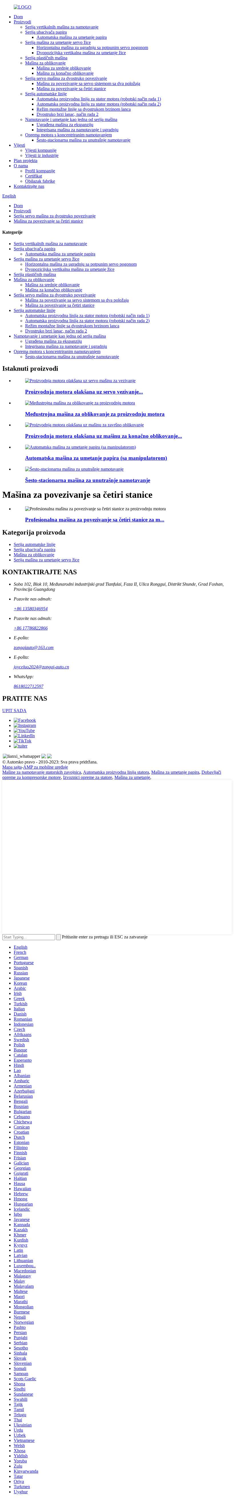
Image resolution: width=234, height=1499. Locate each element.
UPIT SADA (14, 710)
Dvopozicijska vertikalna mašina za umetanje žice (81, 52)
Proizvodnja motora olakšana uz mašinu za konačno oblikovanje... (103, 436)
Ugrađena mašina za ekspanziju (65, 124)
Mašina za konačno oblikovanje (65, 73)
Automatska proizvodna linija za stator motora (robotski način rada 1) (99, 98)
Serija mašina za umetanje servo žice (58, 42)
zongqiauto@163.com (34, 647)
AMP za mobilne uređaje (45, 767)
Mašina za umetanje (132, 777)
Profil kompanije (40, 170)
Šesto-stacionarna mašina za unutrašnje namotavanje (83, 140)
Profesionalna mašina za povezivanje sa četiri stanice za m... (94, 520)
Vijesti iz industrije (41, 155)
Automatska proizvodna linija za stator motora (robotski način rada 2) (99, 104)
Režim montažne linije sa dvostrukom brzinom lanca (84, 109)
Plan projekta (25, 160)
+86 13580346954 (31, 608)
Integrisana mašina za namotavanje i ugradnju (77, 129)
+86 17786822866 (31, 628)
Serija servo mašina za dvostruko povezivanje (66, 78)
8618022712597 (28, 686)
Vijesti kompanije (41, 150)
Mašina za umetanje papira (175, 772)
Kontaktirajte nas (29, 186)
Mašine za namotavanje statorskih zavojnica (41, 772)
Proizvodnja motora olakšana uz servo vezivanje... (84, 392)
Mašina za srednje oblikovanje (64, 68)
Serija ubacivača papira (46, 32)
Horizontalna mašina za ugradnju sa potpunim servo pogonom (92, 47)
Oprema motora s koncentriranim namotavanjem (68, 134)
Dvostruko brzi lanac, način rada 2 (67, 114)
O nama (21, 165)
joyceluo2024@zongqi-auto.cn (41, 666)
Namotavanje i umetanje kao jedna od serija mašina (71, 119)
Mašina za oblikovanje (45, 63)
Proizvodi (22, 21)
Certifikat (33, 176)
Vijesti (19, 145)
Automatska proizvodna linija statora (116, 772)
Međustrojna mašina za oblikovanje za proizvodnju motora (95, 414)
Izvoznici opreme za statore (87, 777)
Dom (18, 16)
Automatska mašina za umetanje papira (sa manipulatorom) (96, 458)
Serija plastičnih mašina (46, 57)
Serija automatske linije (46, 93)
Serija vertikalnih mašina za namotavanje (61, 27)
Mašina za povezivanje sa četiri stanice (71, 88)
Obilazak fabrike (40, 181)
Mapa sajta (12, 767)
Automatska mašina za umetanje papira (72, 37)
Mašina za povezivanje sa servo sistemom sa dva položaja (88, 83)
